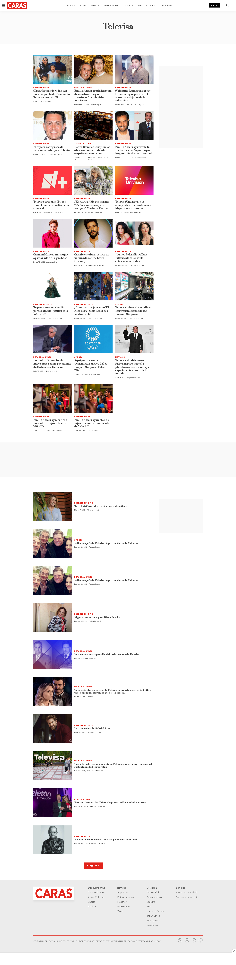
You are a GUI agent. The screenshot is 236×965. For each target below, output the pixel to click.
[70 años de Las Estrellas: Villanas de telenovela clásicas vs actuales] (134, 233)
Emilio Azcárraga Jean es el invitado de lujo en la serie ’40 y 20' (50, 423)
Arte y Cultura (82, 143)
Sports (129, 5)
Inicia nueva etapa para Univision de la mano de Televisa (106, 654)
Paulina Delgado (137, 105)
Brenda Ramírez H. (55, 154)
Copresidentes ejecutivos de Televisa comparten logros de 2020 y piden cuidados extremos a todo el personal (112, 691)
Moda (83, 5)
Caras (48, 101)
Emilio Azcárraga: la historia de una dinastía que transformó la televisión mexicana (93, 95)
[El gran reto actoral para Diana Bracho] (52, 617)
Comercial (92, 658)
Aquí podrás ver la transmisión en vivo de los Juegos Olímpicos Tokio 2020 (90, 365)
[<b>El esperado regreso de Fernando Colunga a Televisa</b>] (52, 125)
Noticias (120, 357)
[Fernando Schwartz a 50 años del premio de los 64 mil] (52, 839)
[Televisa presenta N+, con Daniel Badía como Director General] (52, 180)
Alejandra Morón (95, 212)
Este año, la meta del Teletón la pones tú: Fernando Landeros (110, 802)
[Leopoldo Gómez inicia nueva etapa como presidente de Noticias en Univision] (52, 339)
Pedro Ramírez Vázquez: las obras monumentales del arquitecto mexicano (92, 150)
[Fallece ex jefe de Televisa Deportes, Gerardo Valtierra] (52, 543)
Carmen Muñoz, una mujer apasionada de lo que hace (50, 256)
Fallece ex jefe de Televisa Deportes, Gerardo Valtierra (106, 543)
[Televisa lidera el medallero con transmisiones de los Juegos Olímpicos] (134, 286)
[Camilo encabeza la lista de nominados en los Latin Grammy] (93, 233)
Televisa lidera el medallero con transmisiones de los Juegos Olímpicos (133, 311)
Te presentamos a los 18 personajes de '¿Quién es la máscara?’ (50, 311)
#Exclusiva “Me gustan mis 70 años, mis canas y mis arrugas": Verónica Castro (91, 205)
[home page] (18, 5)
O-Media (152, 888)
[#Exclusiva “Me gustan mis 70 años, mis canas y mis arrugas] (93, 180)
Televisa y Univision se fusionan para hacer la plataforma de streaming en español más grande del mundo (133, 367)
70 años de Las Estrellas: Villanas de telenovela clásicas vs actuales (131, 258)
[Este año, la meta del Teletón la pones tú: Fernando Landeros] (52, 802)
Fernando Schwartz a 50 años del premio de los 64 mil (105, 839)
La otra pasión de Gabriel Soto (92, 728)
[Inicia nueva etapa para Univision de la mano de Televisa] (52, 654)
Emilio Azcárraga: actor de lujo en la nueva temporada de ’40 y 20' (91, 423)
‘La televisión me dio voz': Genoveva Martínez (100, 506)
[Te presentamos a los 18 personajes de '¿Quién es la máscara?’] (52, 286)
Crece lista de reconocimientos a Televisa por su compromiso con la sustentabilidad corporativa (113, 765)
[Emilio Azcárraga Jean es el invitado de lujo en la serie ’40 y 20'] (52, 398)
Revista (214, 5)
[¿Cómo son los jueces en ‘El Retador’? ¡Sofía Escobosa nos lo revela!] (93, 286)
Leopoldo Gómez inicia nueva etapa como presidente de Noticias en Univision (52, 364)
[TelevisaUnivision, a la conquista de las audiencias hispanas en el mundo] (134, 180)
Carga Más (93, 865)
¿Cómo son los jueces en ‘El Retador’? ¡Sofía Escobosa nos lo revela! (91, 311)
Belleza (95, 5)
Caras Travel (166, 5)
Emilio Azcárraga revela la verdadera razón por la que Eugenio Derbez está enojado (134, 150)
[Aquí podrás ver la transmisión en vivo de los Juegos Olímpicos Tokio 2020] (93, 339)
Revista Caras (92, 430)
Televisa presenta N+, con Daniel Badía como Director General (51, 205)
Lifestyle (70, 5)
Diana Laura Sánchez (137, 158)
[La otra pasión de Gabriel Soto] (52, 728)
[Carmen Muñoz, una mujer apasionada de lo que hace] (52, 233)
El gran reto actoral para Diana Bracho (97, 617)
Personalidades (146, 5)
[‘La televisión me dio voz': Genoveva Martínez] (52, 506)
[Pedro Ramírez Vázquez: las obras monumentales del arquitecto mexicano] (93, 125)
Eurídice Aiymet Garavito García (98, 158)
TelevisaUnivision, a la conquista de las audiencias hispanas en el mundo (133, 205)
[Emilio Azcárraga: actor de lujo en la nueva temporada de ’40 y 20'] (93, 398)
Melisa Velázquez (94, 374)
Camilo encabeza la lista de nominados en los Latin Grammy (91, 258)
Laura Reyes (96, 105)
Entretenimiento (112, 5)
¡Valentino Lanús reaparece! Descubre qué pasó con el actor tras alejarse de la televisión (133, 95)
